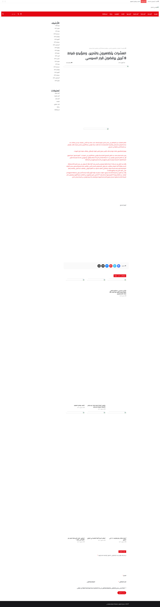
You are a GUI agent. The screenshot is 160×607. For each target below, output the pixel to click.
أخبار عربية (129, 14)
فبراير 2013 (57, 61)
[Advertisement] (96, 30)
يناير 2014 (57, 31)
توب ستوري (57, 104)
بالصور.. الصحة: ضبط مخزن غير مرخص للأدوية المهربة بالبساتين (96, 406)
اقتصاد (122, 14)
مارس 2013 (57, 59)
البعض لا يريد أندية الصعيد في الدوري (96, 538)
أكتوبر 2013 (57, 39)
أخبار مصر (150, 14)
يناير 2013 (57, 64)
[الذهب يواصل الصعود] (75, 341)
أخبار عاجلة (143, 14)
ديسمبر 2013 (57, 34)
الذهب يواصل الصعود (135, 1)
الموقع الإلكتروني (91, 582)
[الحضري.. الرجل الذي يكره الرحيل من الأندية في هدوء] (75, 474)
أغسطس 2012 (56, 78)
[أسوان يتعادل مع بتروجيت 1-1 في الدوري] (117, 474)
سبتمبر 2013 (57, 42)
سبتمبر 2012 (57, 75)
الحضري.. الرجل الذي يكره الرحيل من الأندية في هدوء (76, 539)
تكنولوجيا (117, 14)
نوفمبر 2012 (57, 70)
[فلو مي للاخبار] (155, 7)
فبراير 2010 (57, 81)
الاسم (124, 575)
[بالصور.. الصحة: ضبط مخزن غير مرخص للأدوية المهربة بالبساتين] (96, 341)
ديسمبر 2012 (57, 67)
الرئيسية (156, 14)
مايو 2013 (57, 53)
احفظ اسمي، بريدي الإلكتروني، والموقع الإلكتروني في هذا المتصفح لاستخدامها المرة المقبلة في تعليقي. (101, 588)
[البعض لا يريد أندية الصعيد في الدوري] (96, 474)
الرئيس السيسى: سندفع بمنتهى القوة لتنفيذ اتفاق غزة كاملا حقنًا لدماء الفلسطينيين (118, 292)
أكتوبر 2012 (57, 72)
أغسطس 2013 (56, 45)
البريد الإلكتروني (122, 582)
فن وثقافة (104, 14)
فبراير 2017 (57, 28)
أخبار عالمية (135, 14)
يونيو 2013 (57, 50)
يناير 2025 (57, 26)
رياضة (111, 14)
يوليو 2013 (57, 48)
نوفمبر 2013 (57, 37)
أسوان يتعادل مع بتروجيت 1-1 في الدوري (117, 539)
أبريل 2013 (57, 56)
